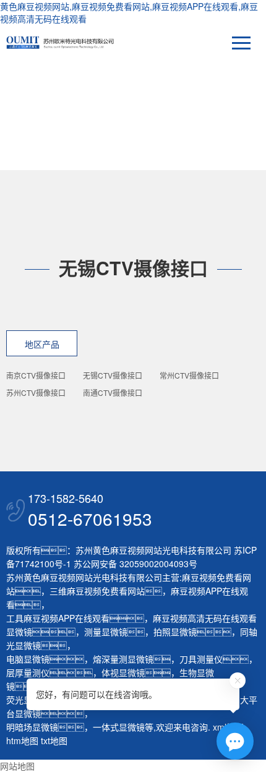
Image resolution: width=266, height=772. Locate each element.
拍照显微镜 (175, 631)
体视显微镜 (123, 672)
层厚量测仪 (27, 672)
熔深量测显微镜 (123, 659)
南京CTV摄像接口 (36, 375)
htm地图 (22, 740)
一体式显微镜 (119, 727)
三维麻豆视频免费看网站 (97, 591)
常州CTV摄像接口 (189, 375)
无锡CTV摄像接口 (112, 375)
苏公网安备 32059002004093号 (134, 563)
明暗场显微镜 (32, 727)
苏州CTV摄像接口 (36, 392)
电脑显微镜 (27, 659)
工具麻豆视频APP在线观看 (57, 618)
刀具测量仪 (201, 659)
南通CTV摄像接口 (112, 392)
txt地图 (54, 740)
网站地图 (17, 766)
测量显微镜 (105, 631)
